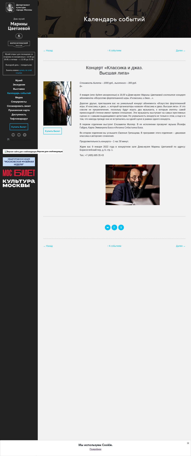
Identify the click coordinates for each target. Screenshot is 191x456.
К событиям (115, 50)
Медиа (19, 97)
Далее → (180, 50)
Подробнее (95, 449)
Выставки (19, 89)
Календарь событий (19, 93)
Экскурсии (19, 84)
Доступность (19, 114)
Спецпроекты (19, 101)
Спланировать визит (19, 106)
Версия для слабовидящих (49, 151)
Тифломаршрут (19, 118)
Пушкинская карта (19, 110)
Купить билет (18, 126)
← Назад (48, 50)
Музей (18, 80)
